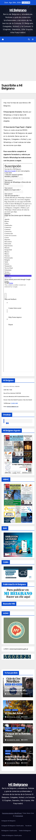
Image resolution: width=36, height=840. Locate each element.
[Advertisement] (18, 61)
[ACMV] (16, 630)
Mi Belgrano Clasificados (9, 830)
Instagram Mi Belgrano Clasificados (13, 825)
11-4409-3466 (14, 403)
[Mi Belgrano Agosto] (18, 454)
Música (8, 753)
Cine (13, 684)
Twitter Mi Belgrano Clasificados (12, 835)
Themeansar (19, 816)
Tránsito (8, 730)
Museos (19, 684)
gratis (23, 751)
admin (25, 694)
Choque (14, 728)
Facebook (28, 825)
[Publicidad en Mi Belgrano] (18, 593)
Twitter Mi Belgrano (25, 830)
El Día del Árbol (14, 713)
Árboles (8, 710)
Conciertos (16, 751)
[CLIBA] (18, 573)
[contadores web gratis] (17, 657)
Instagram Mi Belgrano (9, 821)
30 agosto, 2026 (13, 694)
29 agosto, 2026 (13, 717)
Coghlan (21, 728)
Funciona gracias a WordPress (12, 813)
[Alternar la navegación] (32, 39)
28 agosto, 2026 (13, 740)
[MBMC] (18, 503)
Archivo (8, 684)
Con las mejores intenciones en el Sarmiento (15, 690)
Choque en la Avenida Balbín (18, 735)
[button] (29, 39)
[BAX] (18, 545)
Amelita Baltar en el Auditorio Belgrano (16, 758)
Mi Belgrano (18, 10)
